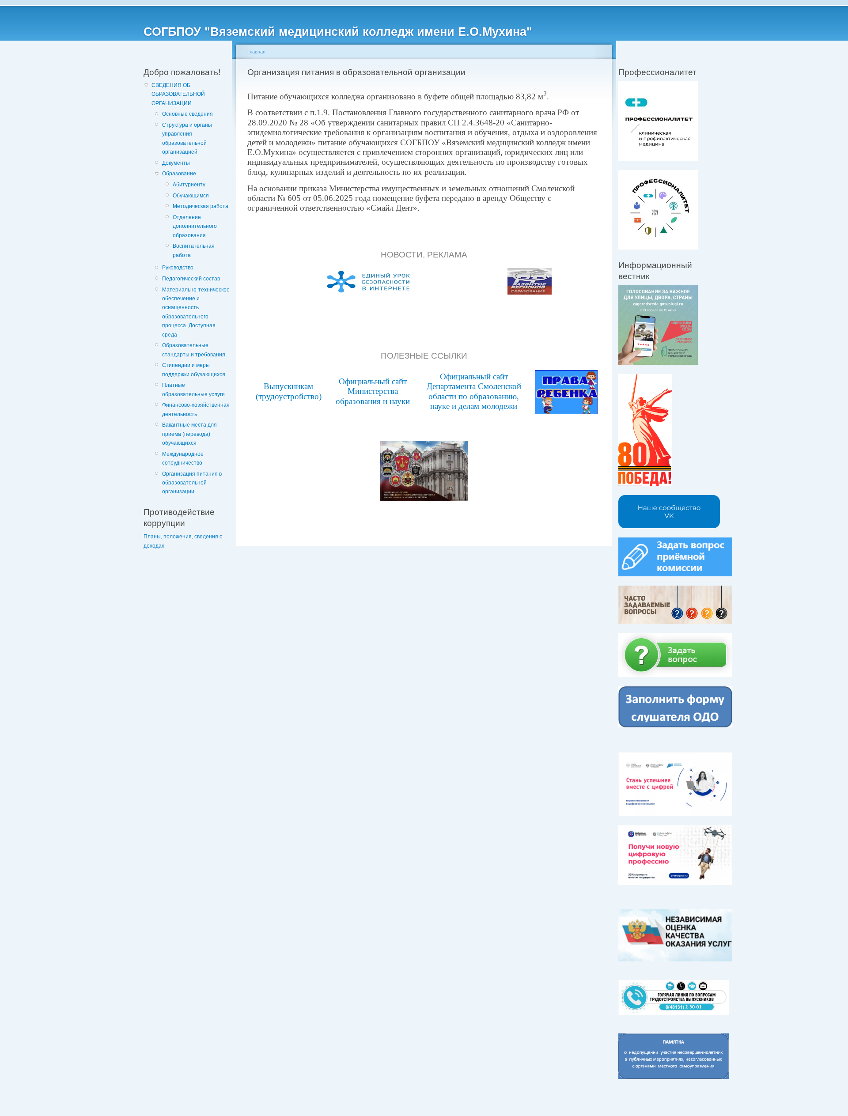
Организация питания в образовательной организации (192, 483)
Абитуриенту (189, 185)
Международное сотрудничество (183, 458)
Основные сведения (187, 114)
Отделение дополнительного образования (195, 226)
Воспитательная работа (194, 250)
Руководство (177, 268)
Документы (176, 163)
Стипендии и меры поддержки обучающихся (193, 369)
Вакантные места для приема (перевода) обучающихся (189, 434)
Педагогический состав (191, 279)
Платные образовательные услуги (193, 389)
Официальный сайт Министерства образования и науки (373, 391)
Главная (256, 51)
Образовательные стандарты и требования (193, 349)
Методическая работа (200, 206)
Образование (179, 173)
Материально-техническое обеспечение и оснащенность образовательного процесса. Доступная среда (196, 312)
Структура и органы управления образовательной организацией (187, 138)
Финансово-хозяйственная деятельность (196, 409)
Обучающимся (191, 196)
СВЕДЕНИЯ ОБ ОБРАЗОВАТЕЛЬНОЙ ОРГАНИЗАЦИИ (178, 94)
